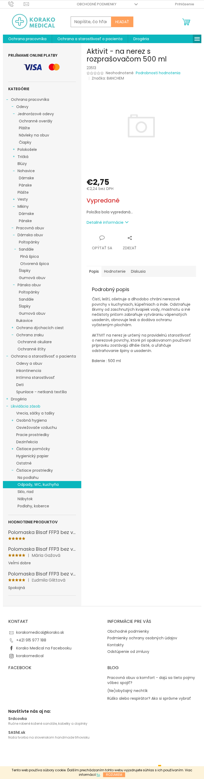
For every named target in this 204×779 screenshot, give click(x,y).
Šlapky (25, 270)
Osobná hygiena (31, 420)
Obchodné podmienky (96, 4)
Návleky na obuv (34, 135)
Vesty (23, 199)
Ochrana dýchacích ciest (40, 327)
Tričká (23, 156)
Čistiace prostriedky (34, 470)
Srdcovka (17, 718)
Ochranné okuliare (35, 342)
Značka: (108, 78)
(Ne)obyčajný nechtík (127, 690)
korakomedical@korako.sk (40, 632)
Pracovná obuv (30, 228)
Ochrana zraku (30, 335)
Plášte (24, 128)
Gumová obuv (32, 277)
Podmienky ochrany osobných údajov (142, 638)
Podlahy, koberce (33, 506)
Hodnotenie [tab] (115, 271)
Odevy (22, 106)
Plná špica (29, 256)
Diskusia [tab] (138, 271)
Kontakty (115, 645)
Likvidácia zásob (25, 406)
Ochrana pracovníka (30, 99)
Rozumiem (114, 774)
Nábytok (25, 499)
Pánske (25, 185)
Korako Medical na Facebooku (43, 648)
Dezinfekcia (27, 442)
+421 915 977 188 (31, 640)
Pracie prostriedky (32, 434)
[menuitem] (27, 39)
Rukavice (24, 320)
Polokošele (27, 149)
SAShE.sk (16, 732)
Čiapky (25, 142)
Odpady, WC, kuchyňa (38, 484)
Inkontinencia (28, 370)
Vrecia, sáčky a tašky (35, 413)
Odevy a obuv (29, 363)
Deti (20, 384)
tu (98, 774)
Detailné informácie (105, 222)
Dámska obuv (30, 235)
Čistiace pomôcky (33, 448)
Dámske (26, 178)
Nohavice (26, 170)
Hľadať (122, 21)
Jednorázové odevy (36, 114)
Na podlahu (28, 477)
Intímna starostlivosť (35, 377)
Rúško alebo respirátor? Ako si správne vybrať (149, 698)
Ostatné (24, 463)
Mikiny (23, 206)
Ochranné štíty (32, 349)
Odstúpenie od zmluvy (128, 651)
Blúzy (22, 163)
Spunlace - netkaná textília (41, 392)
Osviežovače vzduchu (36, 427)
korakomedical (30, 655)
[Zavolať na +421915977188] (16, 3)
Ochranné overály (35, 121)
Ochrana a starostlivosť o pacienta (43, 356)
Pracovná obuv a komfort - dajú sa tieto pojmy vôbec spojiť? (151, 680)
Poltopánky (29, 242)
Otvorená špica (34, 263)
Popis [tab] (94, 271)
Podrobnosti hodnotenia (158, 73)
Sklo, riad (25, 491)
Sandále (26, 249)
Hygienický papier (32, 456)
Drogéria (19, 399)
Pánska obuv (29, 285)
